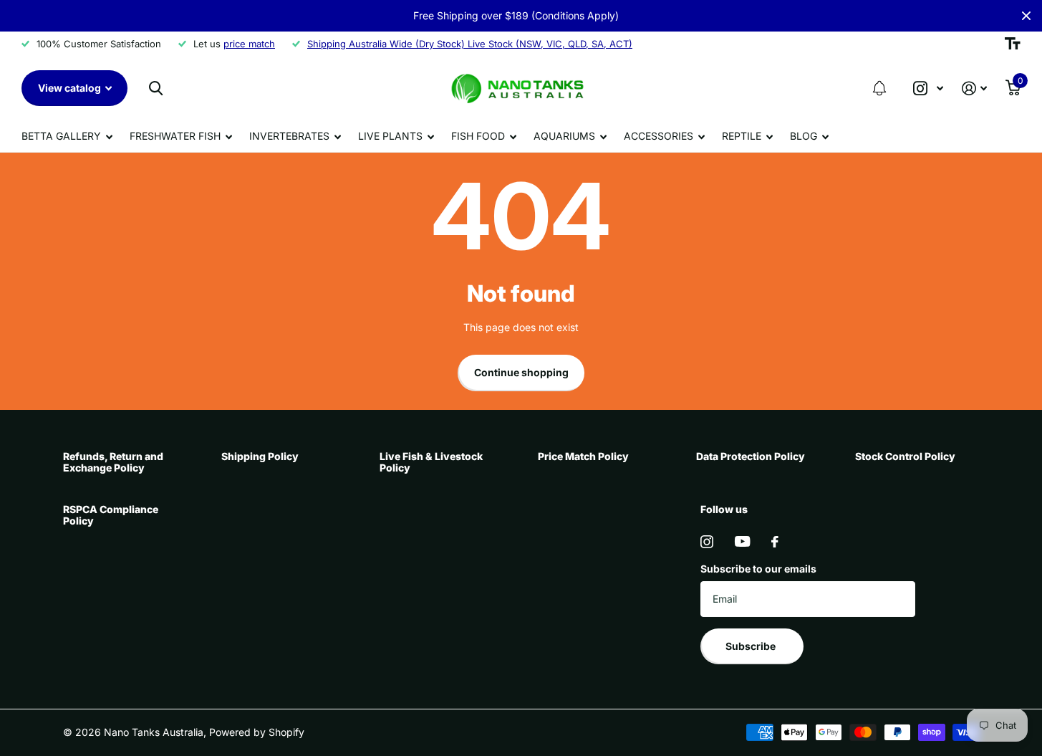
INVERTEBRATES (289, 136)
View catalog (70, 88)
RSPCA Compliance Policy (110, 515)
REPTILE (741, 136)
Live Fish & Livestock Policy (431, 462)
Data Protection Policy (750, 456)
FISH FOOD (478, 136)
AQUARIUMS (564, 136)
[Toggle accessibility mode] (1013, 43)
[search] (156, 88)
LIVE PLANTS (390, 136)
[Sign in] (974, 88)
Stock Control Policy (905, 456)
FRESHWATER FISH (175, 136)
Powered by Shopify (256, 732)
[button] (879, 88)
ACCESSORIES (658, 136)
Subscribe (751, 646)
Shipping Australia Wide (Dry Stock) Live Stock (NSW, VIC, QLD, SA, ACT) (469, 43)
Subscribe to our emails (758, 569)
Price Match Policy (583, 456)
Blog (803, 136)
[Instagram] (706, 541)
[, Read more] (928, 88)
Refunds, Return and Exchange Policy (113, 462)
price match (249, 43)
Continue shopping (521, 372)
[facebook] (774, 541)
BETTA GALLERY (61, 136)
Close (1026, 16)
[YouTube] (742, 541)
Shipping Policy (260, 456)
